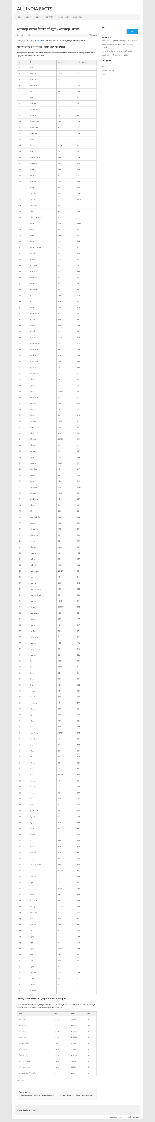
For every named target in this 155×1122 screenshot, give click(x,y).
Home (19, 17)
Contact (49, 17)
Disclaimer (77, 17)
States (38, 17)
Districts (105, 66)
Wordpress (136, 1117)
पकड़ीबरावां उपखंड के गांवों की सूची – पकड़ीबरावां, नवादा (36, 1095)
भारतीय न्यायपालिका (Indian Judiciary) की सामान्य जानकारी (119, 41)
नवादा (38, 41)
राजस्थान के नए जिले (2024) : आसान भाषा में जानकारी (117, 51)
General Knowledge (108, 70)
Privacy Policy (63, 17)
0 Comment (93, 35)
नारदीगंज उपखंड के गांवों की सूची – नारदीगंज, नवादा (79, 1095)
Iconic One (113, 1117)
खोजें (103, 28)
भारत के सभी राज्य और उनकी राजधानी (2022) (115, 55)
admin (22, 35)
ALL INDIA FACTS (34, 8)
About (28, 17)
